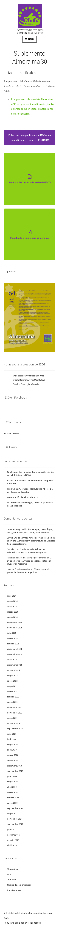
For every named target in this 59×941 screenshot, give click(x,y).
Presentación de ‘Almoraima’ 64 (22, 497)
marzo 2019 (12, 792)
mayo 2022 (12, 686)
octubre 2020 (13, 723)
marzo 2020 (12, 755)
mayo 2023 (12, 675)
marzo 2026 (12, 611)
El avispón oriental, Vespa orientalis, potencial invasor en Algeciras (27, 551)
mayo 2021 (12, 718)
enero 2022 (12, 702)
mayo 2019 (12, 781)
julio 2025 (11, 633)
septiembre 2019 (15, 771)
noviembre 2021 (14, 712)
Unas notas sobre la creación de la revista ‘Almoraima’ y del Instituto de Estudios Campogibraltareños (29, 380)
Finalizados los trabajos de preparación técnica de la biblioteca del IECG (30, 474)
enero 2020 (12, 760)
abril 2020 (12, 749)
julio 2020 (11, 733)
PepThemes (34, 922)
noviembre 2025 (14, 627)
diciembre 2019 (14, 765)
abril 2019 (12, 787)
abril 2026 (12, 606)
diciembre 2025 (14, 622)
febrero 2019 (13, 797)
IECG (9, 874)
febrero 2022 (13, 696)
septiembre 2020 (15, 728)
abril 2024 (12, 659)
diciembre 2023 (14, 664)
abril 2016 (12, 845)
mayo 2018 (12, 813)
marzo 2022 (12, 691)
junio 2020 (12, 739)
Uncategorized (14, 890)
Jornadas (11, 879)
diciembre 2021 (14, 707)
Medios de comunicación (19, 884)
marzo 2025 (12, 638)
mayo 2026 (12, 601)
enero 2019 (12, 803)
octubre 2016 (13, 834)
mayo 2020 (12, 744)
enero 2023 (12, 680)
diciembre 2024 (14, 649)
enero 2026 (12, 617)
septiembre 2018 (15, 808)
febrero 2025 (13, 643)
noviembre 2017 (14, 818)
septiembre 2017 (15, 824)
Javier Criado (13, 537)
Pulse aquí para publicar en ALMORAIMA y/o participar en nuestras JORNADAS (29, 138)
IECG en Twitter (11, 433)
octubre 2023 (13, 670)
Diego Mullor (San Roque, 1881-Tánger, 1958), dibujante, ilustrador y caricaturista (30, 531)
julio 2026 (11, 595)
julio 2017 (11, 829)
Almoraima (12, 869)
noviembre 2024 (14, 654)
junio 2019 (12, 776)
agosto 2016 (13, 840)
